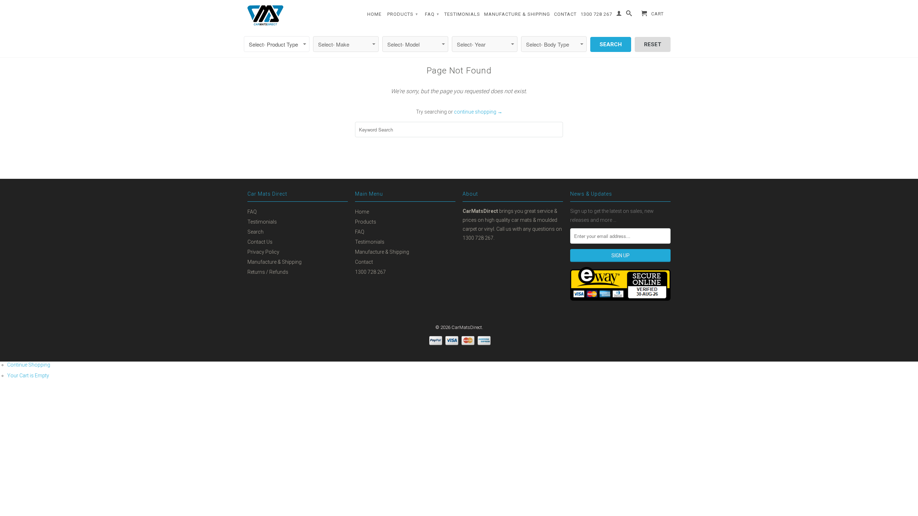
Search (255, 232)
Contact (565, 14)
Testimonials (462, 14)
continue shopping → (478, 112)
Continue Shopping (28, 365)
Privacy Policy (263, 252)
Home (374, 14)
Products (402, 14)
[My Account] (619, 14)
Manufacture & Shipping (517, 14)
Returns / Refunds (267, 272)
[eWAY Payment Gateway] (620, 299)
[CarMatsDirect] (265, 15)
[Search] (629, 14)
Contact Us (260, 242)
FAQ (432, 14)
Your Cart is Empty (28, 375)
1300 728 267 (596, 14)
